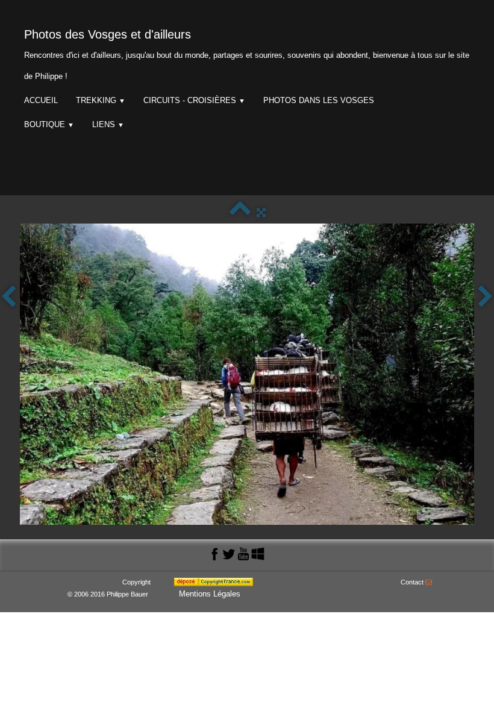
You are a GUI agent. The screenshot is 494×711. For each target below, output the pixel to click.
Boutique (49, 124)
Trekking (100, 100)
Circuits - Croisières (194, 100)
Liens (108, 124)
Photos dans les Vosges (318, 100)
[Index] (240, 212)
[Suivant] (485, 297)
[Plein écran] (261, 212)
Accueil (41, 100)
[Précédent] (8, 297)
